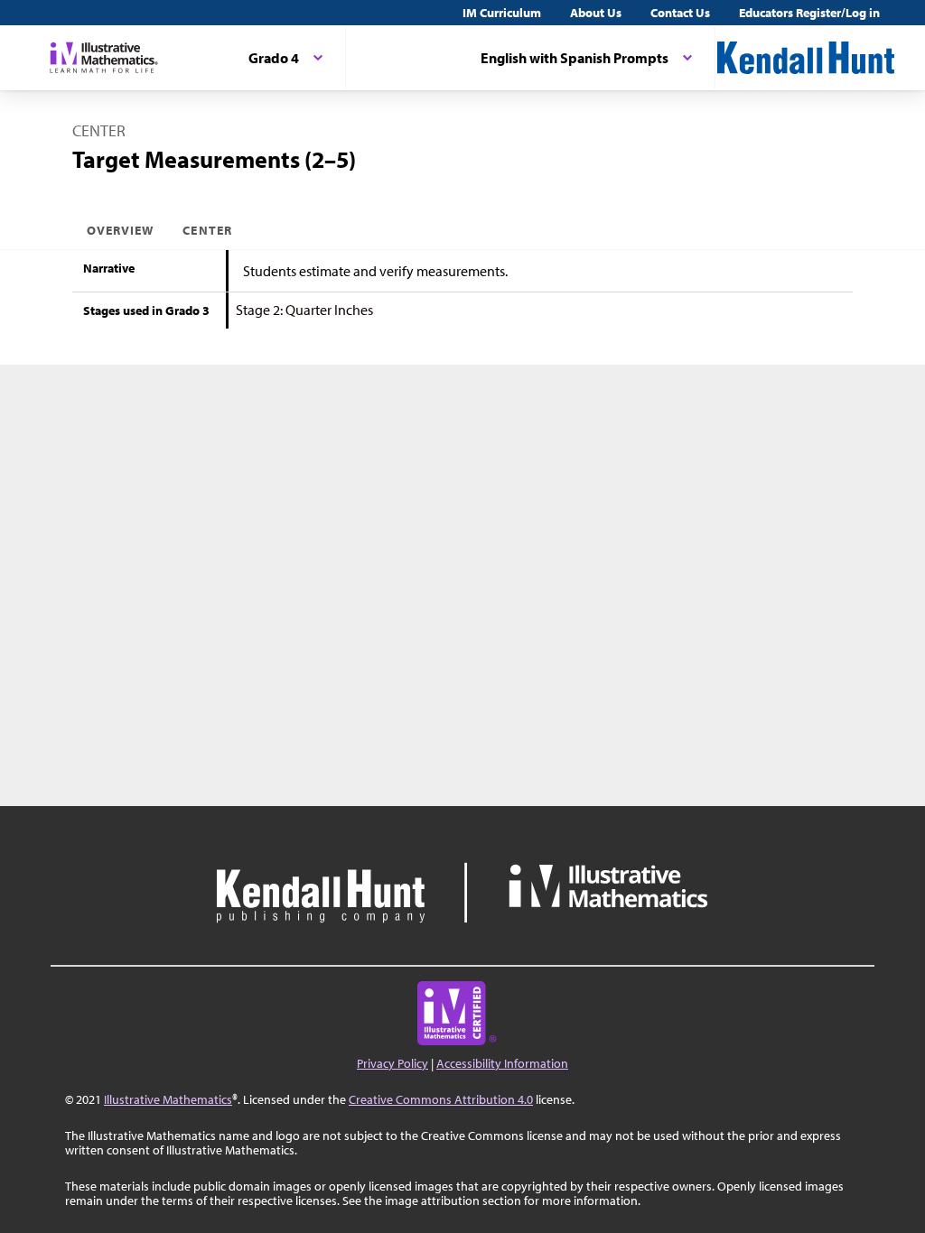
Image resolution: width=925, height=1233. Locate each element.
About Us (595, 13)
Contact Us (680, 13)
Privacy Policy (392, 1063)
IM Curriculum (501, 13)
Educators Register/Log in (809, 13)
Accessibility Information (502, 1063)
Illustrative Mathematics (168, 1099)
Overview (120, 230)
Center (206, 230)
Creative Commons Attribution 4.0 (441, 1099)
